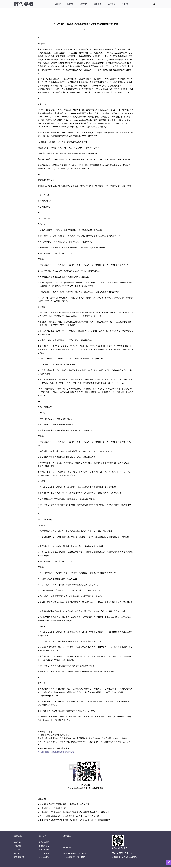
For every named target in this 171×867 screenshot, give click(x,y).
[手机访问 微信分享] (168, 862)
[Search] (154, 3)
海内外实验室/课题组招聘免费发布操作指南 (56, 752)
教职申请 (17, 846)
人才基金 (111, 4)
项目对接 (17, 850)
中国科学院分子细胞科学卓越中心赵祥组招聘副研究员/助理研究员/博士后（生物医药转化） (75, 812)
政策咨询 (17, 842)
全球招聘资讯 (44, 846)
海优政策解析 (44, 842)
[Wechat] (114, 853)
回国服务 (57, 4)
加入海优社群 (44, 857)
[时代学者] (23, 4)
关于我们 (67, 836)
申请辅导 (17, 853)
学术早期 (125, 4)
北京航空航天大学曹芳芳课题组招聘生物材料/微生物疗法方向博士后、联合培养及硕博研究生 (76, 820)
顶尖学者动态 (44, 853)
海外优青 (70, 4)
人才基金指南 (44, 850)
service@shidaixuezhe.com (76, 853)
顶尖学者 (97, 4)
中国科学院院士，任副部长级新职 (53, 808)
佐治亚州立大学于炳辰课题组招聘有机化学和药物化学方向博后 (64, 804)
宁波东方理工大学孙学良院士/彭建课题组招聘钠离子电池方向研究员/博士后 (69, 816)
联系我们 (67, 847)
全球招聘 (83, 4)
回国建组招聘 (19, 857)
